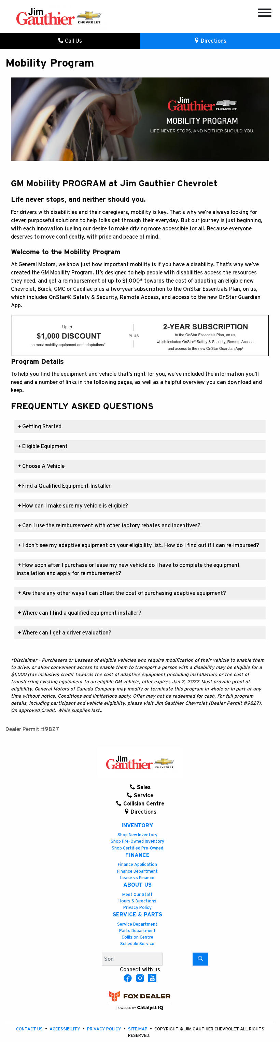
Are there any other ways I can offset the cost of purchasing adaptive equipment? (122, 593)
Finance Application (137, 864)
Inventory (137, 825)
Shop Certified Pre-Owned (137, 848)
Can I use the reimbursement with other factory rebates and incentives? (109, 525)
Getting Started (39, 426)
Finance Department (137, 871)
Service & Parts (137, 914)
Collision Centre (137, 937)
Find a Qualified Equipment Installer (64, 486)
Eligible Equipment (43, 446)
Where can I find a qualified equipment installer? (79, 613)
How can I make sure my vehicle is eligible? (73, 506)
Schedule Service (137, 944)
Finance (137, 855)
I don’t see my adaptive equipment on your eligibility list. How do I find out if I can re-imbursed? (138, 545)
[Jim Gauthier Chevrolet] (59, 16)
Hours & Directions (137, 901)
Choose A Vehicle (41, 466)
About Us (137, 885)
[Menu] (265, 13)
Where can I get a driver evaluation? (64, 633)
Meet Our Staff (137, 895)
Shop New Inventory (137, 835)
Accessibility (65, 1029)
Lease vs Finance (137, 878)
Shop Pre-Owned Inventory (137, 841)
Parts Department (137, 931)
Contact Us (30, 1029)
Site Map (138, 1029)
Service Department (137, 924)
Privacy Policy (137, 907)
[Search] (200, 959)
